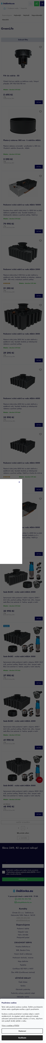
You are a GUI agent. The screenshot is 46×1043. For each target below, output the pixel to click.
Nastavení (22, 1031)
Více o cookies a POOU (10, 1025)
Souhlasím (22, 1038)
